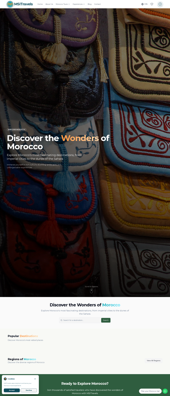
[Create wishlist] (151, 4)
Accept (12, 390)
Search (106, 320)
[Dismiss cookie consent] (35, 379)
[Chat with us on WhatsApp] (165, 391)
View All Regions (153, 361)
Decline (29, 390)
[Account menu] (160, 4)
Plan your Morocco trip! (150, 391)
